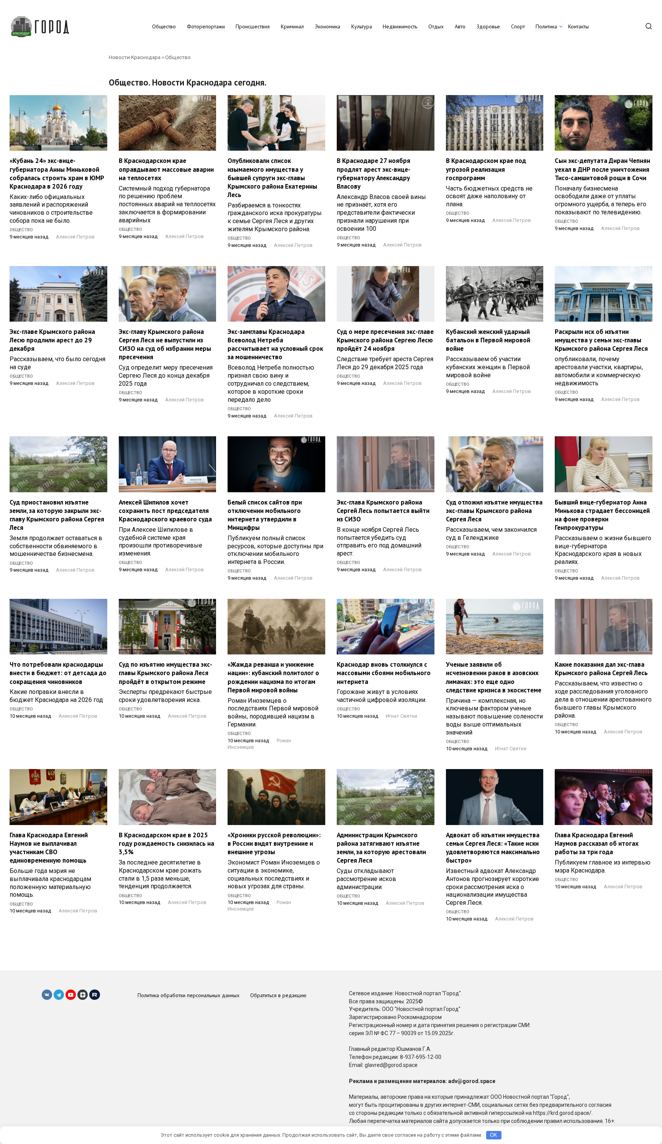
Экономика (327, 26)
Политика (546, 26)
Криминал (292, 26)
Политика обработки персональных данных (188, 995)
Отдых (436, 26)
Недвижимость (400, 26)
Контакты (578, 26)
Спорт (518, 26)
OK (493, 1135)
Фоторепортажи (206, 26)
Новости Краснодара (135, 57)
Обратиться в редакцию (278, 995)
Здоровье (488, 26)
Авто (460, 26)
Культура (361, 26)
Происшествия (253, 26)
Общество (164, 26)
